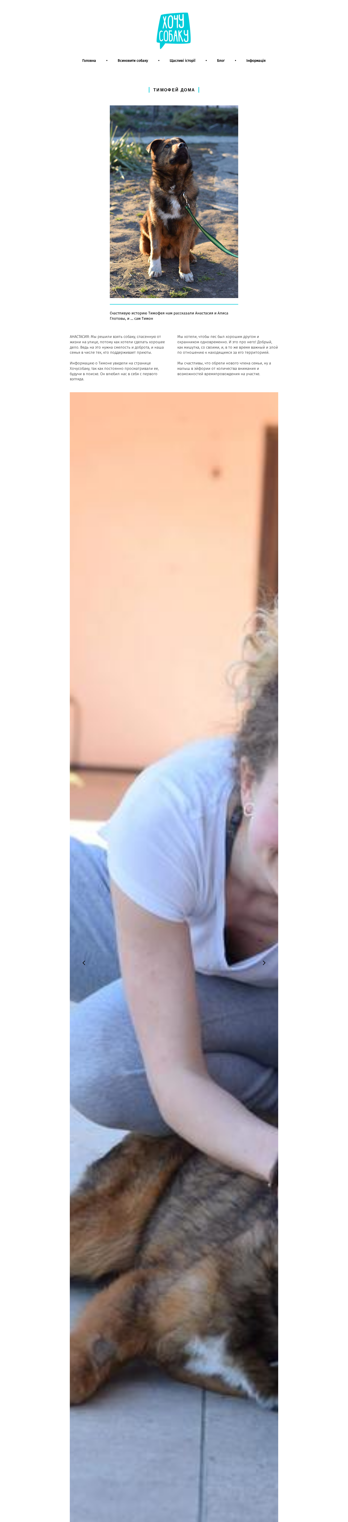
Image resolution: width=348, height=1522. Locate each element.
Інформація (256, 61)
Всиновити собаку (133, 61)
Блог (221, 61)
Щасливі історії (182, 61)
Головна (89, 61)
